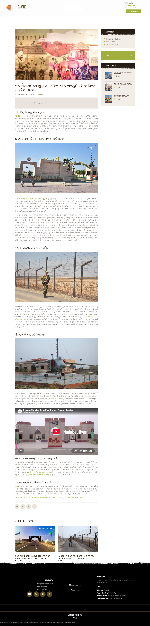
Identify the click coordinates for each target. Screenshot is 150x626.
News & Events (110, 42)
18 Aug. (118, 87)
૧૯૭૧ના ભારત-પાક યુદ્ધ (57, 399)
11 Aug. (118, 99)
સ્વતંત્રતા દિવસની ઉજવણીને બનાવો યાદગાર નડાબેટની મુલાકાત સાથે (121, 96)
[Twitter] (43, 594)
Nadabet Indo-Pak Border (9, 623)
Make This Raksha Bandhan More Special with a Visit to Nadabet (123, 84)
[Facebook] (49, 594)
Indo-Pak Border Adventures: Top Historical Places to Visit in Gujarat (32, 558)
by (25, 94)
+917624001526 (130, 7)
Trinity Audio (35, 103)
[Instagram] (36, 594)
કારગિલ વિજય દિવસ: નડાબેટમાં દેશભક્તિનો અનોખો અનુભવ (123, 73)
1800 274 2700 (129, 5)
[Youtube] (29, 594)
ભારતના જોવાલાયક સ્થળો (75, 498)
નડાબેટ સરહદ (20, 486)
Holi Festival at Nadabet (113, 39)
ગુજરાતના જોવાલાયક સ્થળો (28, 498)
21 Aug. (118, 76)
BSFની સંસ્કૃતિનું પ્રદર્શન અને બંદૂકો (40, 472)
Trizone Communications (66, 623)
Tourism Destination (87, 32)
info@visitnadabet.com (45, 584)
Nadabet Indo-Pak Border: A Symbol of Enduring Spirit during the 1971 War (77, 558)
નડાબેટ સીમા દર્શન (44, 498)
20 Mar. (41, 94)
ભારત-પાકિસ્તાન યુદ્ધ (58, 498)
